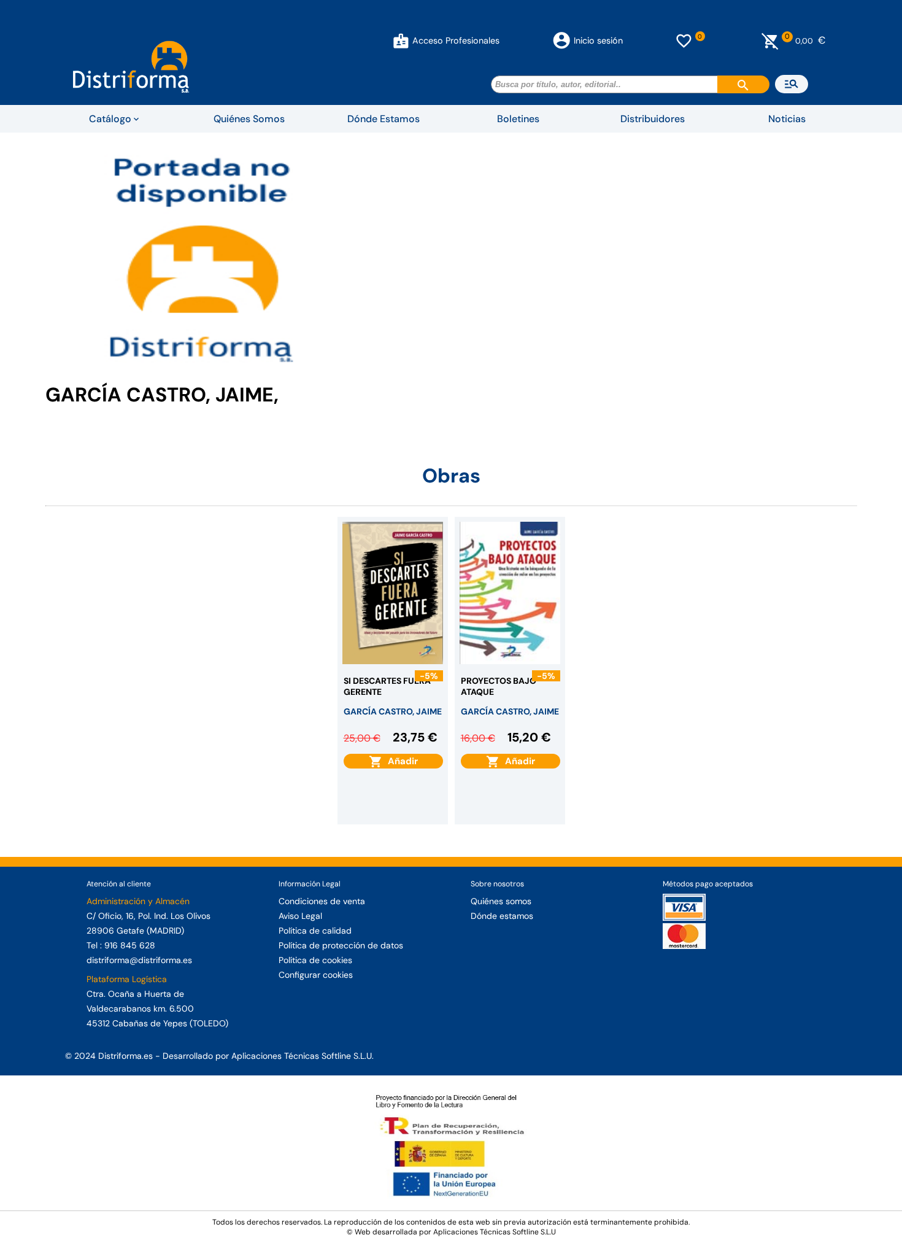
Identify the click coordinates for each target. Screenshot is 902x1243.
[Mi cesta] (770, 40)
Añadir (400, 761)
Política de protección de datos (341, 945)
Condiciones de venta (322, 901)
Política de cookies (315, 960)
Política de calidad (315, 930)
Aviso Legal (300, 915)
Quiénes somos (501, 901)
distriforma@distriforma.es (139, 960)
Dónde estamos (502, 915)
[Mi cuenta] (401, 40)
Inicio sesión (598, 40)
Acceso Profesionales (455, 40)
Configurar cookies (316, 974)
